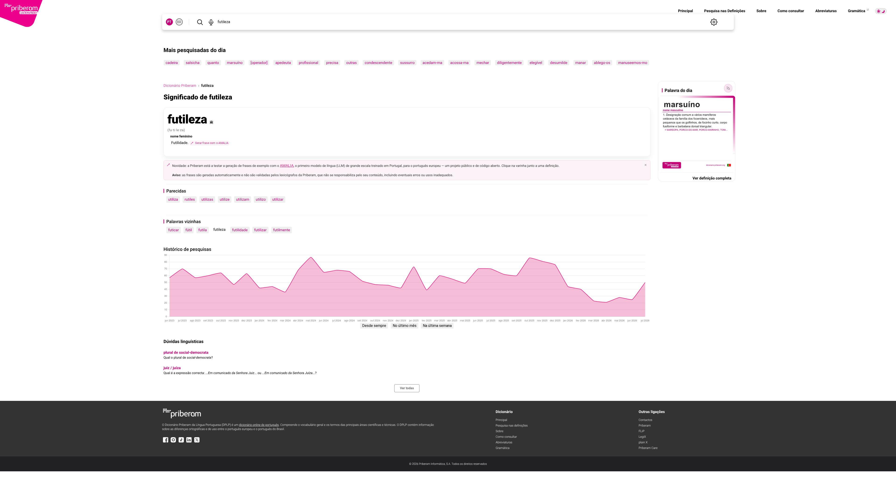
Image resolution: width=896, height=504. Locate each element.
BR (179, 22)
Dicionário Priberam (180, 85)
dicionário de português (259, 425)
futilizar (260, 230)
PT (169, 22)
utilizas (207, 199)
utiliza (173, 199)
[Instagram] (173, 442)
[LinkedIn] (189, 442)
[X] (196, 442)
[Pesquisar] (200, 22)
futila (202, 230)
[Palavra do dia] (728, 88)
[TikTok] (181, 442)
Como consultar (790, 11)
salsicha (193, 62)
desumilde (558, 62)
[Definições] (714, 22)
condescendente (378, 62)
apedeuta (283, 62)
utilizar (278, 199)
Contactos (645, 420)
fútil (189, 230)
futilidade (240, 230)
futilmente (281, 230)
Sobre (761, 11)
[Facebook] (165, 442)
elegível (536, 62)
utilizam (242, 199)
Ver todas (407, 388)
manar (580, 62)
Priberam (645, 425)
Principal (685, 11)
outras (351, 62)
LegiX (642, 437)
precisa (332, 62)
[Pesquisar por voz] (211, 22)
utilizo (261, 199)
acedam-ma (432, 62)
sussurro (407, 62)
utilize (225, 199)
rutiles (190, 199)
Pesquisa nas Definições (724, 11)
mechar (482, 62)
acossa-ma (459, 62)
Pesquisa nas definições (512, 425)
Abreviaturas (826, 11)
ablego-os (602, 62)
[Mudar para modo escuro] (881, 11)
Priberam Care (648, 448)
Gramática (857, 11)
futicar (173, 230)
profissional (308, 62)
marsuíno (235, 62)
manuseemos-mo (632, 62)
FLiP (641, 431)
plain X (643, 442)
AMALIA (287, 165)
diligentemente (509, 62)
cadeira (172, 62)
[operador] (259, 62)
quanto (213, 62)
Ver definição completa (712, 178)
